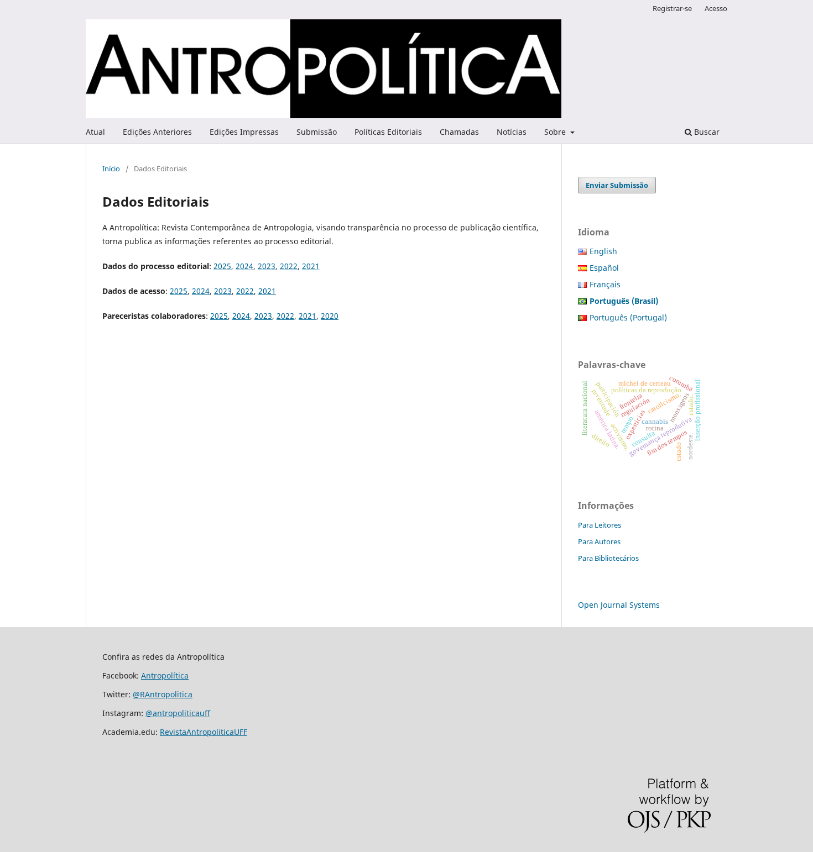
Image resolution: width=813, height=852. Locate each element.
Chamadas (459, 132)
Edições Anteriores (157, 132)
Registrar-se (672, 8)
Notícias (512, 132)
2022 (289, 266)
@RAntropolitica (162, 694)
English (603, 251)
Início (111, 168)
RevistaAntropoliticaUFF (203, 732)
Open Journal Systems (619, 604)
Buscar (706, 132)
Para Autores (599, 541)
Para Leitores (599, 525)
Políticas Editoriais (388, 132)
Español (604, 267)
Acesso (716, 8)
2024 (244, 266)
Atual (95, 132)
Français (605, 284)
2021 (311, 266)
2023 (266, 266)
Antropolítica (165, 675)
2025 (222, 266)
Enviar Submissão (617, 185)
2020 (329, 316)
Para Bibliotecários (608, 558)
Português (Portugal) (628, 317)
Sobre (556, 132)
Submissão (316, 132)
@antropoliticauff (177, 713)
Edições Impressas (244, 132)
